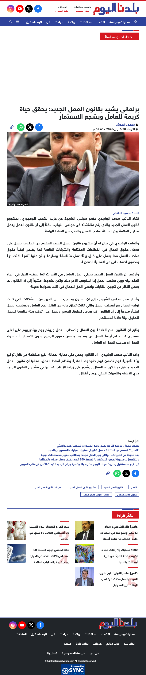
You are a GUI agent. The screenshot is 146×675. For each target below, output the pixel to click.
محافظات (85, 21)
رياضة (71, 21)
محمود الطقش (126, 124)
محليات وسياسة (120, 21)
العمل (134, 487)
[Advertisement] (73, 71)
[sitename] (118, 623)
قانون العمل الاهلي (127, 494)
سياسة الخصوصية (73, 652)
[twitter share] (30, 127)
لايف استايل (34, 21)
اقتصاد (100, 21)
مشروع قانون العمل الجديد (82, 487)
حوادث (59, 21)
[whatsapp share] (21, 127)
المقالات (21, 633)
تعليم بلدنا (82, 643)
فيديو (67, 643)
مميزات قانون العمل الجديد (47, 487)
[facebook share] (39, 127)
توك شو (129, 643)
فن (48, 21)
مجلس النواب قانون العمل (96, 494)
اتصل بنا (52, 652)
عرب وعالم (112, 643)
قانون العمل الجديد (113, 487)
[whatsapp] (11, 127)
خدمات (97, 643)
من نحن (94, 652)
